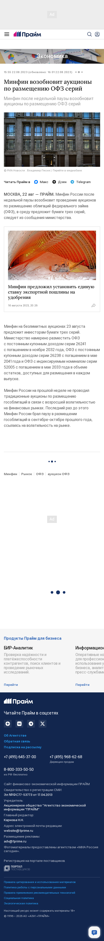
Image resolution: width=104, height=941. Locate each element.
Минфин (10, 474)
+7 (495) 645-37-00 (20, 757)
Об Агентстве (15, 735)
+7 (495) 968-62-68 (66, 759)
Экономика (52, 56)
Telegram (83, 182)
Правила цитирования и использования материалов (40, 882)
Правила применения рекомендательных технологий (39, 892)
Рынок (26, 474)
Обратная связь (17, 741)
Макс (44, 182)
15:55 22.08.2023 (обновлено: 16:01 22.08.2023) (38, 72)
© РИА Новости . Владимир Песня (27, 170)
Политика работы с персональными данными (35, 887)
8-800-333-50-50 (19, 771)
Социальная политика (19, 898)
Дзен (62, 182)
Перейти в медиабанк (67, 170)
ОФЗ (40, 474)
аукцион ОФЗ (58, 474)
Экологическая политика (21, 903)
